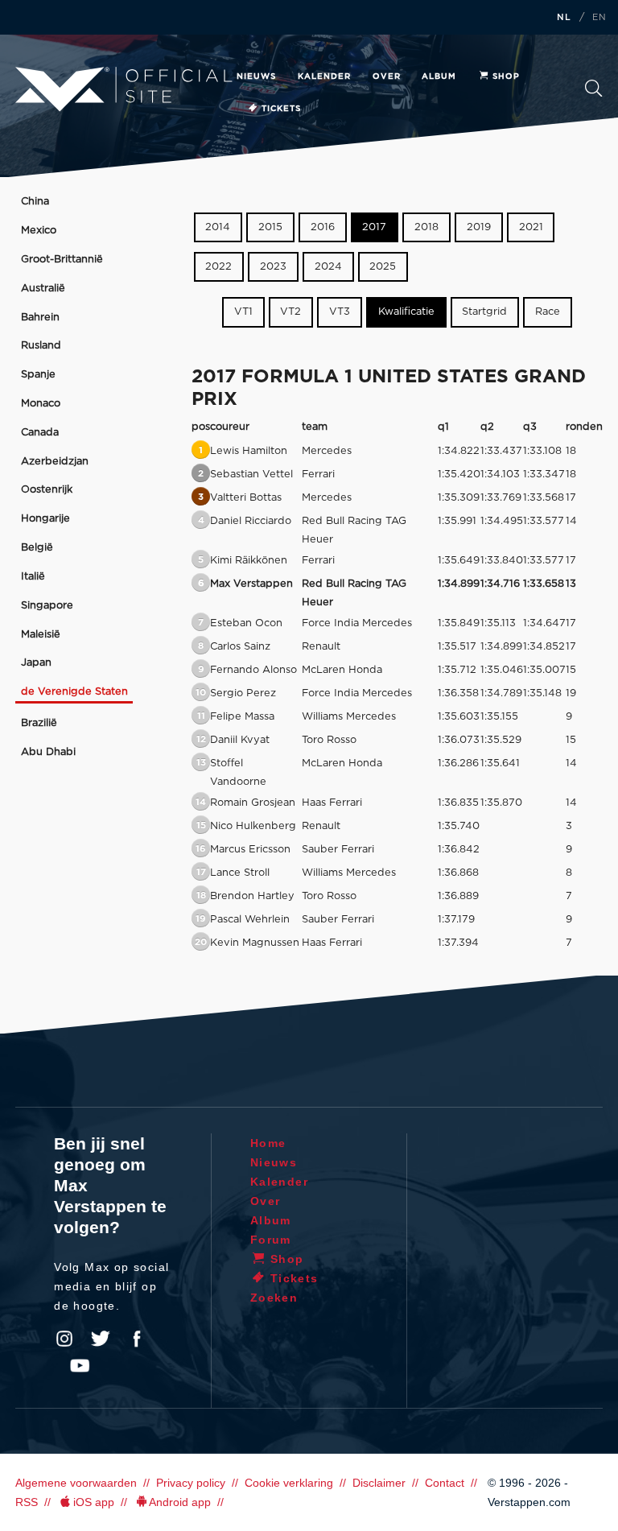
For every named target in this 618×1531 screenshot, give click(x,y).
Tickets (281, 109)
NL (564, 18)
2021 (531, 227)
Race (547, 312)
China (35, 201)
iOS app (93, 1502)
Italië (33, 577)
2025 (382, 267)
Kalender (324, 76)
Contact (444, 1482)
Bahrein (40, 317)
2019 (479, 227)
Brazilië (39, 723)
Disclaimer (379, 1482)
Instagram (64, 1338)
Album (439, 76)
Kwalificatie (406, 312)
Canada (40, 432)
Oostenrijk (46, 490)
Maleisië (40, 634)
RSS (26, 1502)
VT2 (290, 312)
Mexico (38, 230)
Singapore (47, 605)
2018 (426, 227)
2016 (323, 227)
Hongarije (45, 519)
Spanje (38, 374)
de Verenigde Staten (74, 692)
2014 (217, 227)
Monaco (40, 403)
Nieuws (256, 76)
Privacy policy (190, 1482)
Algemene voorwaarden (76, 1482)
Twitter (100, 1338)
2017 (374, 227)
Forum (270, 1239)
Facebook (136, 1338)
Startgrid (484, 312)
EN (599, 18)
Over (387, 76)
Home (268, 1143)
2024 (328, 267)
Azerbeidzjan (55, 461)
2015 (270, 227)
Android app (180, 1502)
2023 (273, 267)
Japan (36, 663)
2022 (218, 267)
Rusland (41, 345)
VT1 (243, 312)
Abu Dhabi (48, 752)
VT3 (339, 312)
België (37, 548)
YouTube (79, 1366)
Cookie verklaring (289, 1482)
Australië (43, 288)
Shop (506, 76)
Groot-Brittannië (62, 259)
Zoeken (593, 93)
